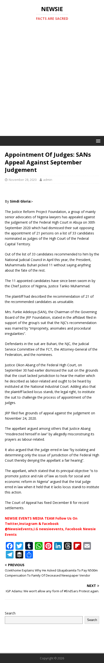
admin (47, 179)
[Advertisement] (52, 82)
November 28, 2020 (23, 179)
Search (10, 613)
